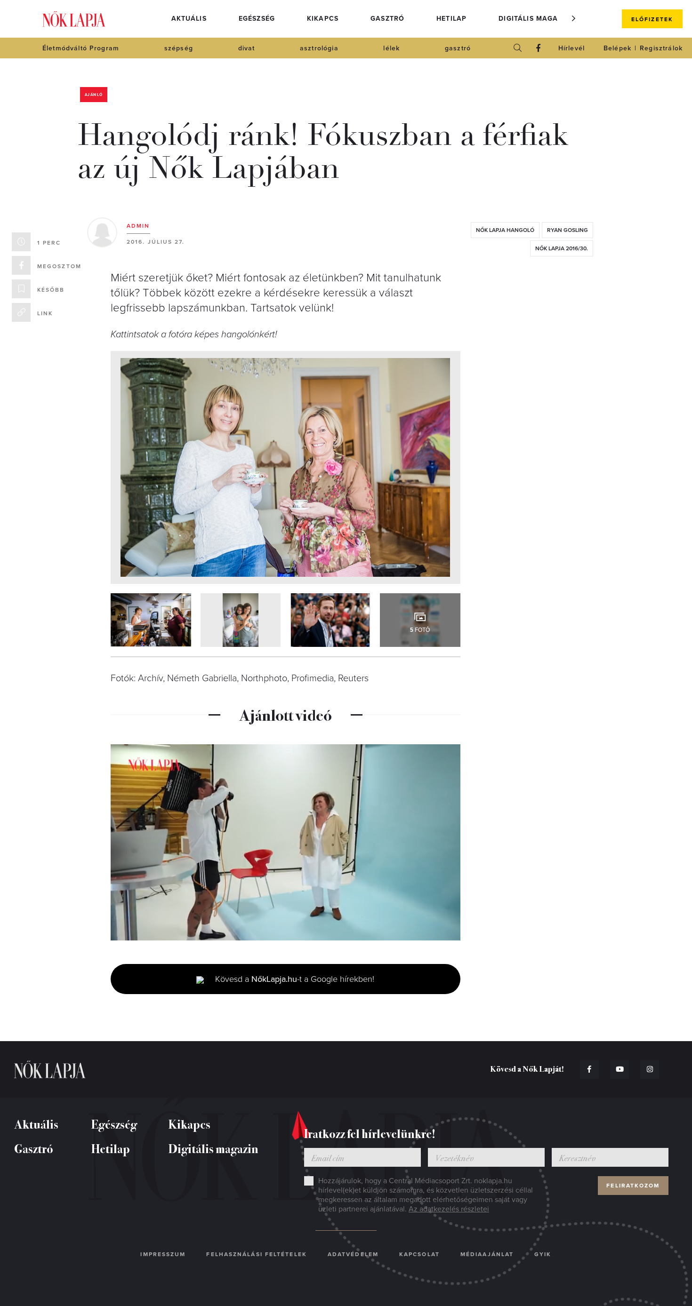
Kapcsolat (419, 1254)
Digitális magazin (534, 19)
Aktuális (189, 19)
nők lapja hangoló (505, 230)
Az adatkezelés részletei (449, 1209)
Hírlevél (571, 48)
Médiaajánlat (487, 1254)
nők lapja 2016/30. (561, 248)
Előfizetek (652, 19)
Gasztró (387, 19)
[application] (285, 842)
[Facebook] (538, 48)
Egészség (257, 19)
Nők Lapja (73, 19)
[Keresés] (517, 48)
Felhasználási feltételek (256, 1254)
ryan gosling (567, 230)
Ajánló (94, 95)
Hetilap (451, 19)
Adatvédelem (353, 1254)
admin (138, 226)
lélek (391, 48)
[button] (574, 18)
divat (246, 48)
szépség (178, 48)
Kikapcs (322, 19)
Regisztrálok (661, 48)
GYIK (542, 1254)
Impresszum (162, 1254)
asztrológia (319, 48)
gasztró (458, 48)
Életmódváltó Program (80, 48)
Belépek (617, 48)
